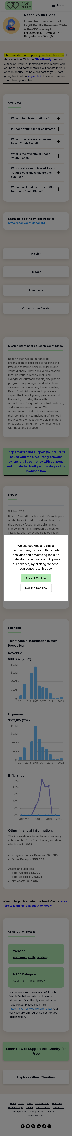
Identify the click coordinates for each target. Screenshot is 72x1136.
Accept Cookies (36, 578)
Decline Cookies (36, 588)
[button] (36, 568)
